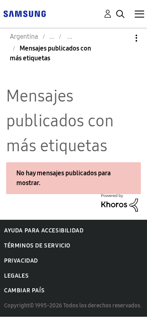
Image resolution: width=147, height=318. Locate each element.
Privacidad (21, 260)
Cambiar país (24, 290)
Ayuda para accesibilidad (43, 230)
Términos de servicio (37, 245)
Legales (16, 275)
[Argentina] (24, 13)
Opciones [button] (122, 38)
